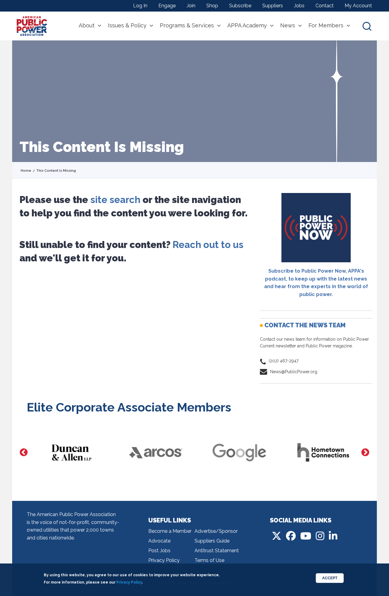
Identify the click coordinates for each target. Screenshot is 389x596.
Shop (212, 6)
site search (115, 199)
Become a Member (169, 531)
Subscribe (240, 6)
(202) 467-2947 (283, 360)
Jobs (299, 6)
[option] (68, 452)
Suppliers (272, 6)
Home (26, 171)
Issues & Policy (127, 25)
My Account (358, 6)
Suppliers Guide (211, 541)
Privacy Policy (164, 560)
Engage (167, 6)
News (287, 25)
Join (191, 6)
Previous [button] (23, 452)
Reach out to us (208, 244)
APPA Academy (247, 25)
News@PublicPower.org (293, 371)
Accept (329, 578)
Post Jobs (159, 550)
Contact (324, 6)
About (87, 25)
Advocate (159, 541)
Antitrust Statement (216, 550)
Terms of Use (209, 560)
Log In (140, 6)
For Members (325, 25)
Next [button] (365, 452)
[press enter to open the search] (367, 26)
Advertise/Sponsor (216, 531)
